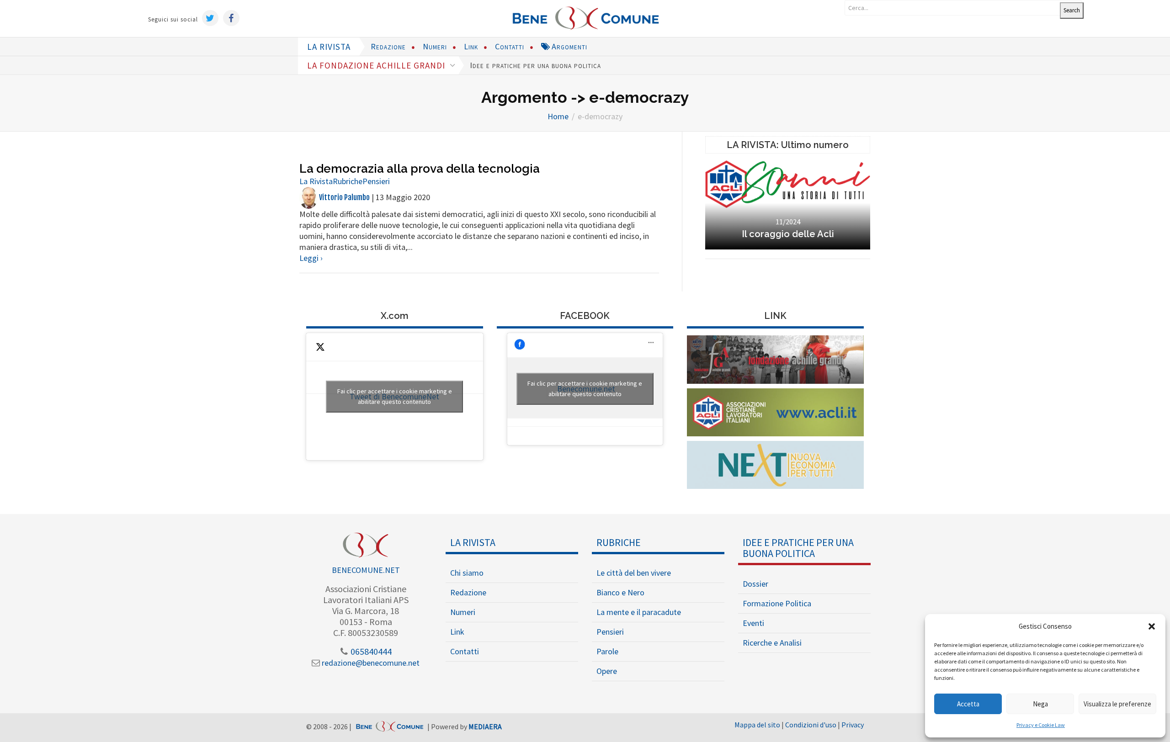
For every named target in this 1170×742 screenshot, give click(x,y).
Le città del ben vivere (633, 572)
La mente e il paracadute (638, 612)
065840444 (370, 651)
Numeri (435, 46)
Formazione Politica (777, 603)
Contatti (509, 46)
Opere (606, 671)
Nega (1040, 704)
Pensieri (376, 181)
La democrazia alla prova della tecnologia (419, 168)
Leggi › (311, 258)
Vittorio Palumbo (344, 197)
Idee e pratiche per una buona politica (535, 65)
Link (471, 46)
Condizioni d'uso (810, 724)
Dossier (755, 583)
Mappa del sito (757, 724)
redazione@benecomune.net (370, 662)
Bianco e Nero (620, 592)
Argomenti (568, 46)
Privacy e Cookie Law (1040, 724)
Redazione (388, 46)
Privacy (852, 724)
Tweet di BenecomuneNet (394, 396)
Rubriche (347, 181)
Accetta (968, 704)
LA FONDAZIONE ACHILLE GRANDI (377, 65)
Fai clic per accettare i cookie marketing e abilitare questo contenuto (394, 396)
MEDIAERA (485, 726)
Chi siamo (467, 572)
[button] (1151, 626)
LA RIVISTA (329, 46)
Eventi (753, 623)
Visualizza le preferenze (1117, 704)
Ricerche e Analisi (772, 642)
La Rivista (316, 181)
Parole (607, 651)
